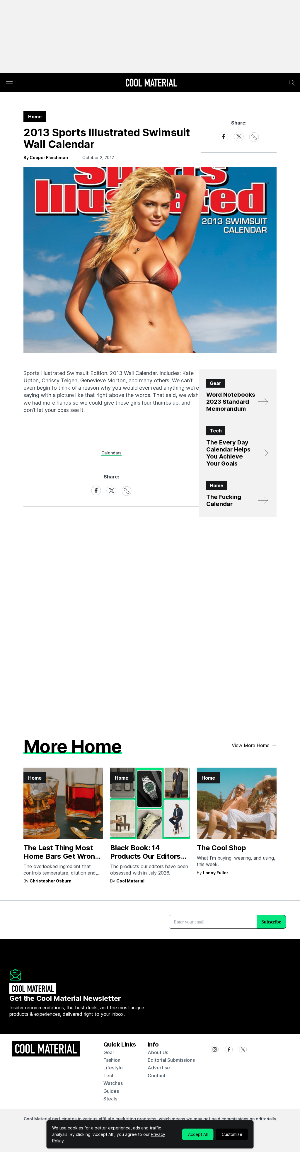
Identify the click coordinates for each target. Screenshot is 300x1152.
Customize (232, 1134)
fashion (111, 1060)
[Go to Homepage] (151, 83)
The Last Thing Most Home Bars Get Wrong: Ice (62, 856)
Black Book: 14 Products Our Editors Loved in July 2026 (145, 856)
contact (157, 1075)
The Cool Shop (221, 847)
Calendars (111, 452)
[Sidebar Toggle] (9, 83)
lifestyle (113, 1068)
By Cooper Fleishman (45, 157)
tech (109, 1075)
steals (110, 1099)
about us (158, 1052)
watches (113, 1083)
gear (108, 1052)
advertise (159, 1068)
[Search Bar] (291, 82)
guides (111, 1091)
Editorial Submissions (171, 1060)
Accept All (198, 1134)
